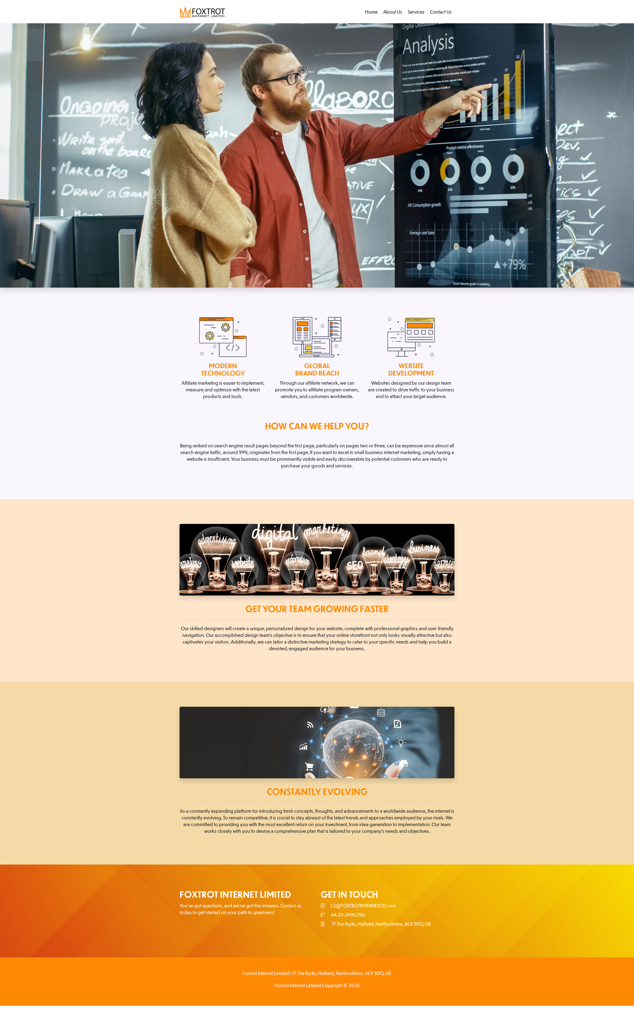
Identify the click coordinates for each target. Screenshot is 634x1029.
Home (371, 12)
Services (416, 12)
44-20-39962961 (348, 915)
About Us (392, 12)
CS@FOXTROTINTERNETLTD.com (363, 905)
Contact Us (441, 12)
